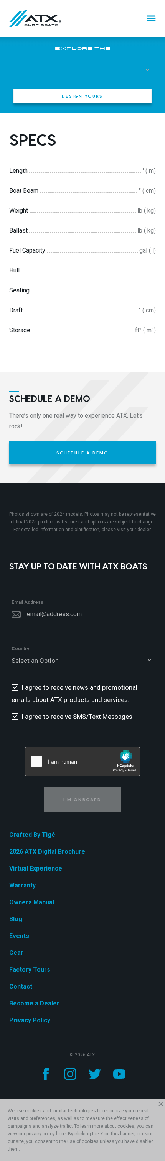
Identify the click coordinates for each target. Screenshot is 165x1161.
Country (20, 648)
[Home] (35, 18)
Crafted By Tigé (32, 834)
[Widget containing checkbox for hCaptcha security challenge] (82, 761)
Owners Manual (31, 902)
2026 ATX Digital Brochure (47, 851)
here (61, 1133)
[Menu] (151, 18)
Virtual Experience (35, 868)
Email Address (27, 602)
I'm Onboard (82, 799)
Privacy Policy (29, 1020)
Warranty (22, 885)
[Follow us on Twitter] (95, 1074)
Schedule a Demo (82, 452)
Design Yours (82, 95)
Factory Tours (29, 969)
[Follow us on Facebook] (46, 1074)
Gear (16, 952)
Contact (20, 986)
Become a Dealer (34, 1003)
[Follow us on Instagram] (70, 1074)
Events (19, 936)
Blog (15, 919)
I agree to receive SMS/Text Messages (76, 716)
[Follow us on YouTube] (119, 1074)
